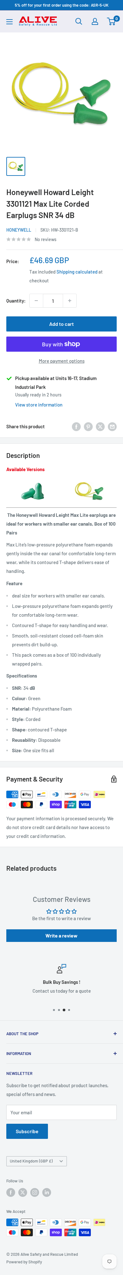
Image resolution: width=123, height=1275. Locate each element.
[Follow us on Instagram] (34, 1192)
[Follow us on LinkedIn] (46, 1192)
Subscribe (27, 1131)
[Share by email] (112, 426)
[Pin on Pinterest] (88, 426)
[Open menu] (9, 21)
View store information (38, 404)
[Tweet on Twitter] (100, 426)
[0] (111, 21)
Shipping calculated (76, 271)
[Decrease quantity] (36, 300)
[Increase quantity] (69, 300)
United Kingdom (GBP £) (31, 1160)
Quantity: (16, 300)
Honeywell (18, 230)
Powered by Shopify (24, 1261)
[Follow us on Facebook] (10, 1192)
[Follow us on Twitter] (22, 1192)
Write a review (61, 935)
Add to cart (61, 324)
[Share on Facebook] (76, 426)
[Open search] (78, 21)
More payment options (62, 361)
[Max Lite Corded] (89, 482)
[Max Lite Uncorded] (34, 482)
